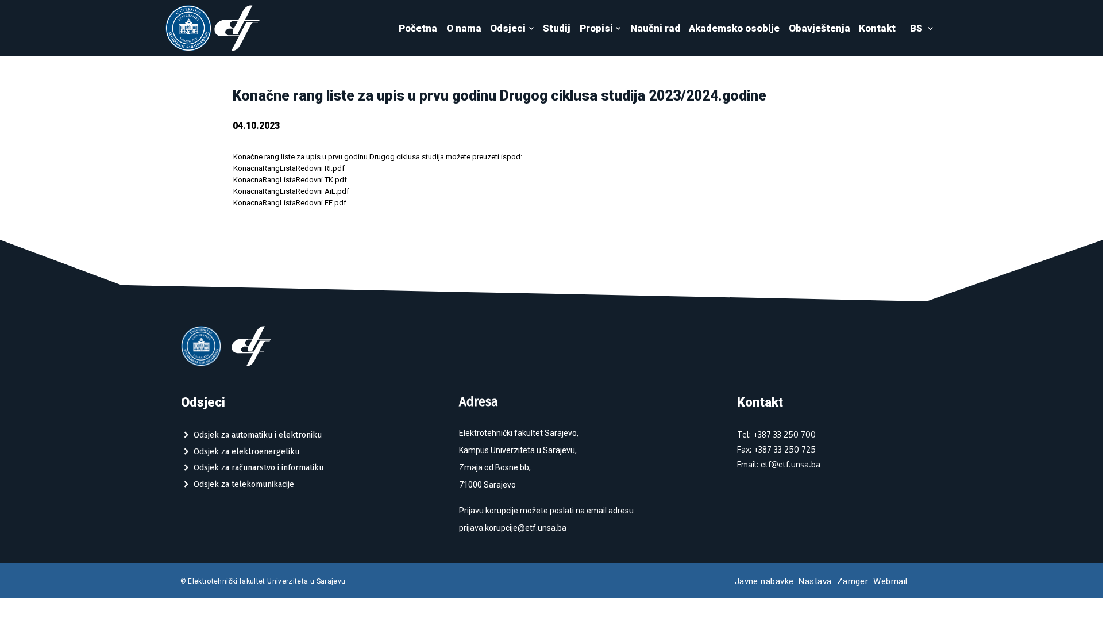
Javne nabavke (764, 581)
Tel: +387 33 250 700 (776, 434)
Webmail (890, 581)
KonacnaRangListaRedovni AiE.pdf (291, 191)
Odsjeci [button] (508, 28)
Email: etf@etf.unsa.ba (778, 464)
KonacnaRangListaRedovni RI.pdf (289, 168)
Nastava (815, 581)
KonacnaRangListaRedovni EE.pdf (289, 202)
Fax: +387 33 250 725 (776, 449)
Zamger (853, 581)
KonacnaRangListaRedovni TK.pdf (290, 179)
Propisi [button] (596, 28)
